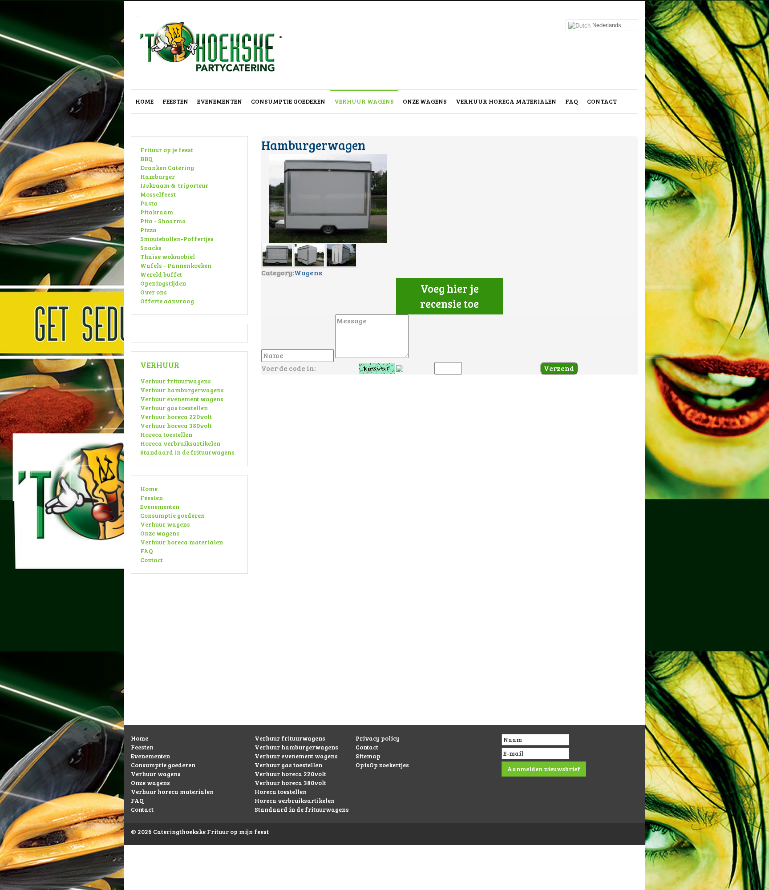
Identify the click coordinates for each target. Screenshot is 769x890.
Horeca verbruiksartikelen (180, 443)
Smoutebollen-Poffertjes (177, 238)
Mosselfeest (158, 194)
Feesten (175, 101)
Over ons (153, 292)
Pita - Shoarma (163, 221)
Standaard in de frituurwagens (187, 452)
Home (144, 101)
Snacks (151, 247)
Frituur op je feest (166, 149)
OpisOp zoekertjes (382, 765)
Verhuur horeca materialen (506, 101)
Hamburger (157, 176)
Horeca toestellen (166, 434)
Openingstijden (163, 283)
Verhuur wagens (364, 101)
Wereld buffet (161, 274)
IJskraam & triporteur (174, 185)
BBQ (146, 158)
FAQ (571, 101)
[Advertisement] (384, 662)
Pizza (148, 230)
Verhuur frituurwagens (175, 381)
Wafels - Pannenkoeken (175, 265)
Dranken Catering (167, 167)
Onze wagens (425, 101)
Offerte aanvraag (167, 301)
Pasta (149, 203)
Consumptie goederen (288, 101)
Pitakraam (156, 212)
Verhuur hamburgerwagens (182, 390)
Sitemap (368, 756)
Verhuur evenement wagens (181, 399)
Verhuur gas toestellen (174, 407)
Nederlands (606, 25)
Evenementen (219, 101)
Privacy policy (378, 738)
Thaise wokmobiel (167, 256)
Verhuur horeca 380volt (176, 425)
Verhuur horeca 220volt (176, 416)
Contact (602, 101)
